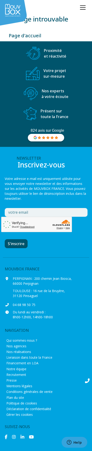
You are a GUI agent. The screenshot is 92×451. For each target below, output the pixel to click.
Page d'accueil (25, 35)
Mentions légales (19, 386)
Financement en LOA (22, 363)
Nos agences (16, 346)
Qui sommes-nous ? (21, 340)
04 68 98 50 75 (24, 304)
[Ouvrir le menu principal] (82, 7)
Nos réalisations (18, 351)
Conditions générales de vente (29, 391)
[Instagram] (14, 437)
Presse (11, 380)
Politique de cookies (21, 403)
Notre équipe (16, 369)
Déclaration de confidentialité (28, 409)
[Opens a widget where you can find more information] (74, 443)
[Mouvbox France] (14, 13)
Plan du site (15, 397)
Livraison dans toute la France (29, 357)
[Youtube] (31, 437)
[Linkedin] (22, 437)
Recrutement (16, 374)
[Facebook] (6, 437)
